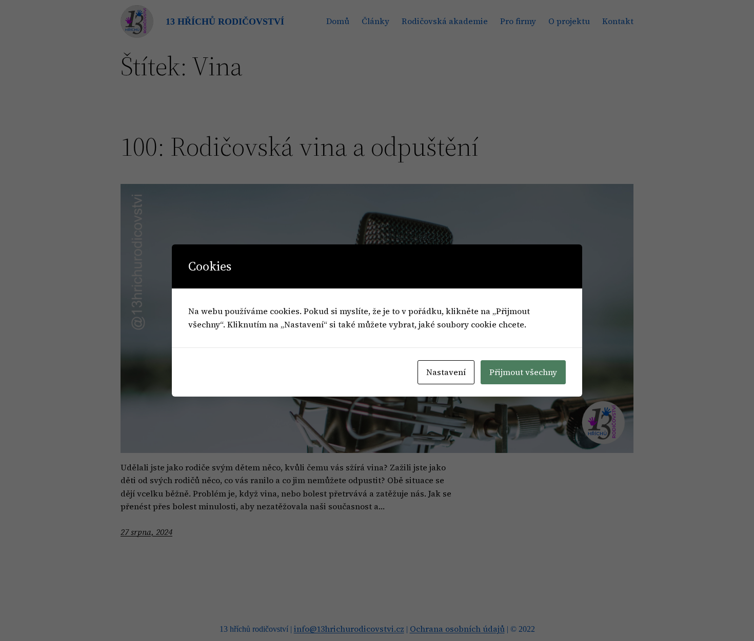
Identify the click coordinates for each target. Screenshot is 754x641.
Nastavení (446, 372)
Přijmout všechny (523, 372)
